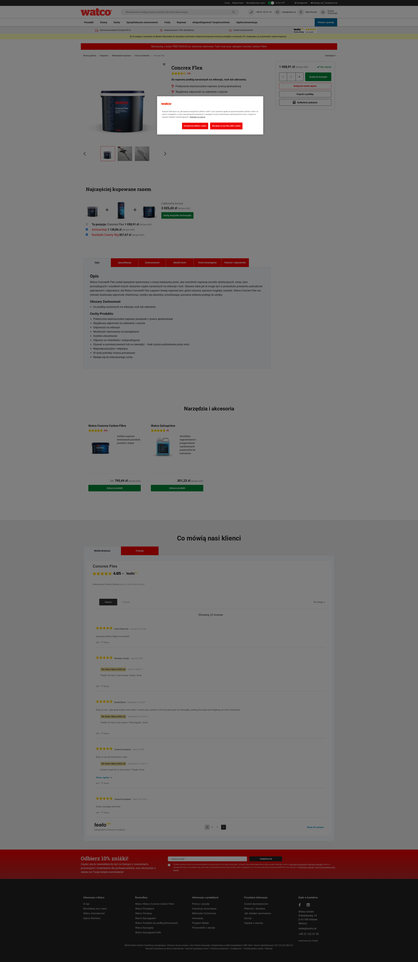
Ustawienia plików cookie (195, 126)
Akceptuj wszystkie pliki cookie (226, 126)
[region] (210, 115)
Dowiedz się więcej (197, 117)
